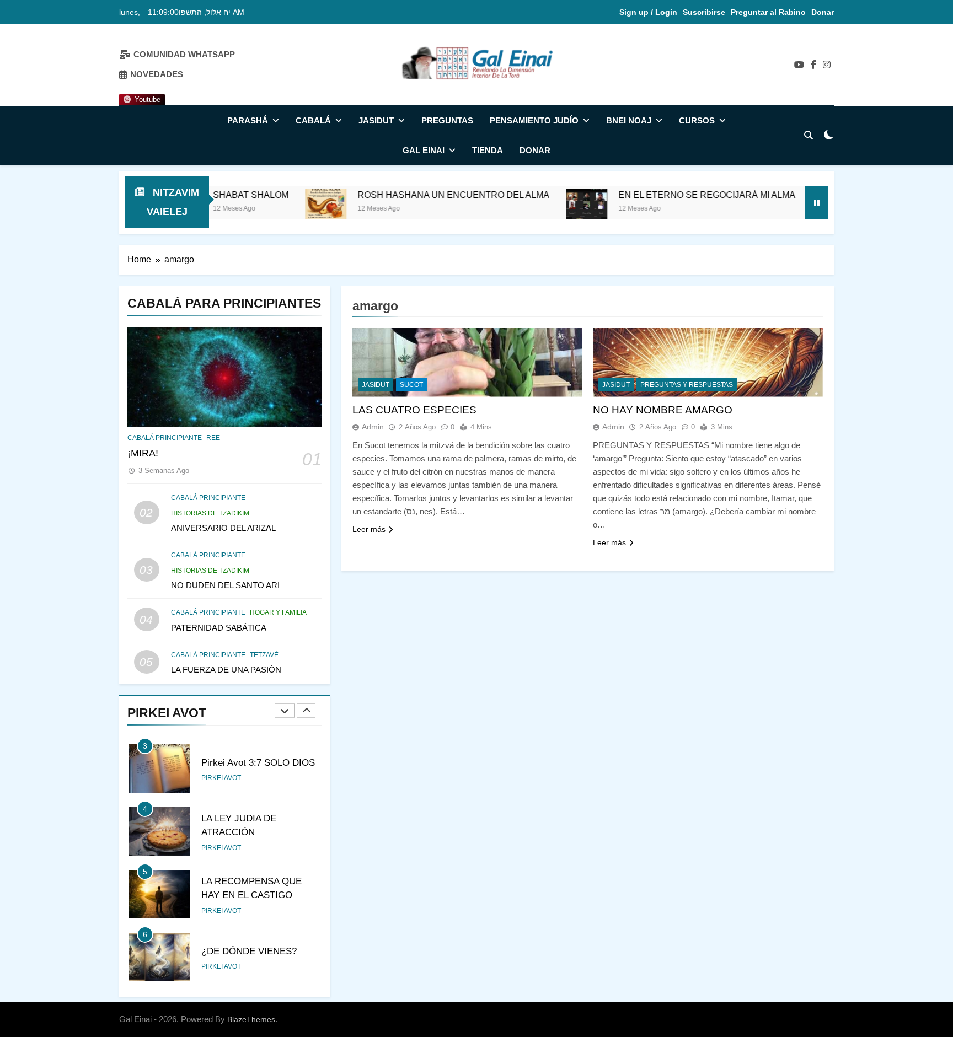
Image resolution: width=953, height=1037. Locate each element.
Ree (213, 438)
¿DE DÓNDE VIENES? (249, 951)
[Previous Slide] (285, 710)
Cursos (697, 120)
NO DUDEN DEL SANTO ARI (225, 585)
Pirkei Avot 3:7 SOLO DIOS (258, 762)
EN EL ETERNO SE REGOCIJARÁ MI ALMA (664, 195)
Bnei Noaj (628, 120)
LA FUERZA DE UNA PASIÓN (226, 669)
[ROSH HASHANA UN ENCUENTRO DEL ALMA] (283, 209)
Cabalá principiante (164, 438)
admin (373, 426)
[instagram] (827, 65)
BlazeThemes (251, 1019)
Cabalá (313, 120)
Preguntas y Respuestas (686, 385)
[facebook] (813, 65)
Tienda (487, 150)
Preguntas (447, 120)
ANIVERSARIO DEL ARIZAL (223, 528)
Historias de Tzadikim (210, 513)
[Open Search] (808, 135)
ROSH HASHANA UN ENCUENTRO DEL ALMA (411, 195)
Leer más (369, 529)
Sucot (411, 385)
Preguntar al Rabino (768, 12)
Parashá (247, 120)
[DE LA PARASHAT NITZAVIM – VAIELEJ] (790, 209)
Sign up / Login (648, 12)
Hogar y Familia (278, 612)
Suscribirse (704, 12)
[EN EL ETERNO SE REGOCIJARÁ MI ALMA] (544, 209)
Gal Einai (424, 150)
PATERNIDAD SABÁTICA (218, 627)
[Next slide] (306, 710)
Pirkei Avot (221, 778)
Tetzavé (264, 655)
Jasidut (376, 120)
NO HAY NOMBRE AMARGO (662, 410)
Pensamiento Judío (534, 120)
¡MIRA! (142, 453)
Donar (822, 12)
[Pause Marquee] (816, 202)
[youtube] (799, 65)
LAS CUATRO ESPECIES (414, 410)
